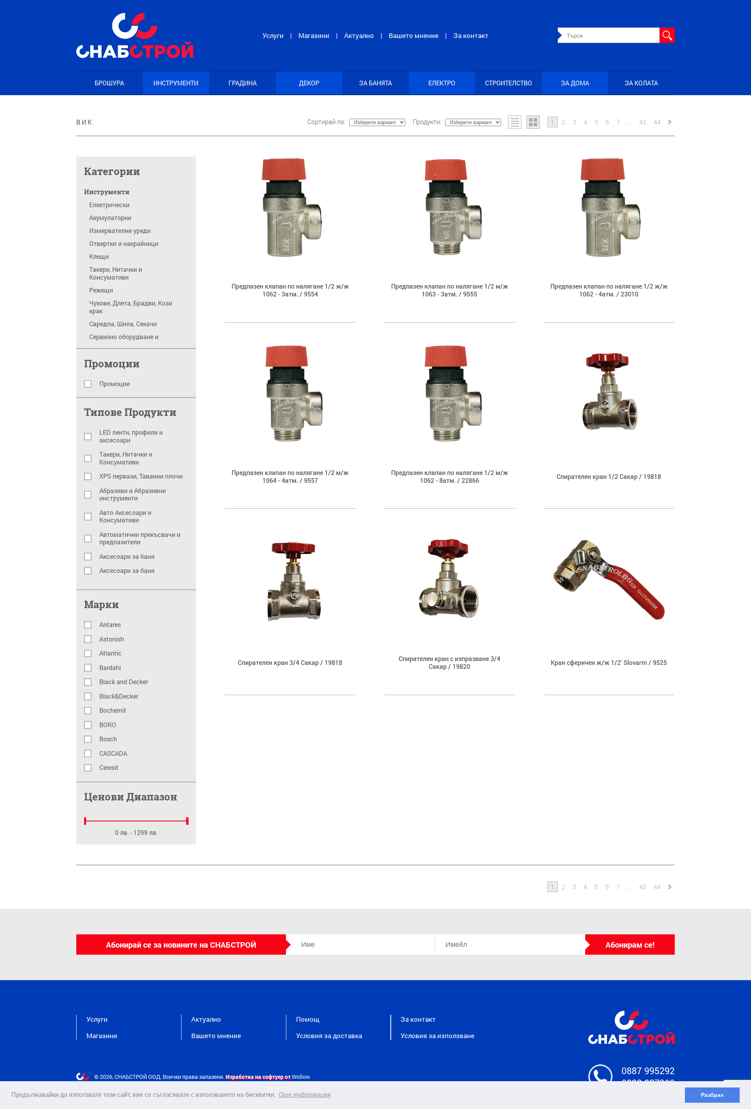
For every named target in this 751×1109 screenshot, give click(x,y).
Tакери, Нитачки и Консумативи (115, 273)
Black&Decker (118, 696)
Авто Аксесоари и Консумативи (125, 516)
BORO (107, 725)
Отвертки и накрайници (123, 243)
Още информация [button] (304, 1094)
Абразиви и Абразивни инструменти (132, 494)
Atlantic (110, 653)
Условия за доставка (329, 1035)
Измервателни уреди (120, 231)
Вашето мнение (413, 35)
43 (642, 122)
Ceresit (109, 767)
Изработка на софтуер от (259, 1076)
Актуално (359, 35)
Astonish (111, 639)
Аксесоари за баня (127, 556)
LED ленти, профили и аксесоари (131, 436)
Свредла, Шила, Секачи (123, 324)
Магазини (313, 35)
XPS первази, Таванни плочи (141, 476)
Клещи (99, 256)
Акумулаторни (110, 218)
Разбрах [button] (712, 1095)
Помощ (307, 1019)
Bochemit (112, 710)
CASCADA (113, 753)
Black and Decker (123, 682)
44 (657, 122)
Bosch (108, 739)
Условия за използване (437, 1035)
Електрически (109, 205)
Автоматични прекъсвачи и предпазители (139, 538)
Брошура (109, 83)
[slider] (85, 821)
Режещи (101, 290)
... (629, 122)
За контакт (471, 35)
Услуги (273, 35)
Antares (110, 625)
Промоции (114, 384)
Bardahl (110, 668)
